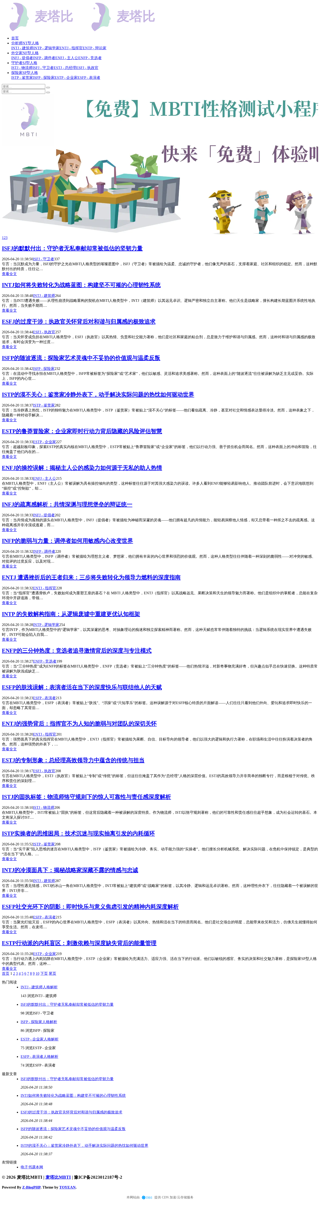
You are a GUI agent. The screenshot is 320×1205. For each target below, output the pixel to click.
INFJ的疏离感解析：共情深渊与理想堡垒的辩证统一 (67, 504)
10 (37, 973)
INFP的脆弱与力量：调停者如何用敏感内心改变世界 (67, 541)
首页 (15, 38)
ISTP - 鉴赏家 (44, 405)
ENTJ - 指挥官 (44, 588)
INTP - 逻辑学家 (46, 625)
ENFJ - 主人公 (44, 478)
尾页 (52, 973)
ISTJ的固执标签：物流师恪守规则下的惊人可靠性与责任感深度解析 (86, 797)
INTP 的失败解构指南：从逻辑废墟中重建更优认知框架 (71, 614)
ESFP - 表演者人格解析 (39, 1057)
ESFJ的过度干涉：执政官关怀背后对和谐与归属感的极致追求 (79, 322)
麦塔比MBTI (58, 1177)
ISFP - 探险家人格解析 (39, 1022)
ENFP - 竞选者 (44, 661)
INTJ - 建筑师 (44, 296)
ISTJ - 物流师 (43, 808)
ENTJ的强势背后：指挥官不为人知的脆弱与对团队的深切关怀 (79, 724)
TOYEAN (67, 1187)
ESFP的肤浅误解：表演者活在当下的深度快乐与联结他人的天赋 (82, 687)
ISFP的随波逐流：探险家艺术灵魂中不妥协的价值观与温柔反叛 (81, 358)
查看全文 (9, 274)
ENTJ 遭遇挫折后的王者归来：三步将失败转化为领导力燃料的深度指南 (91, 577)
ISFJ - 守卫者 (43, 259)
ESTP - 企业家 (44, 442)
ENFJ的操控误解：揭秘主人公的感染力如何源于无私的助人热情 (82, 468)
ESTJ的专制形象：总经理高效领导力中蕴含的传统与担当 (73, 760)
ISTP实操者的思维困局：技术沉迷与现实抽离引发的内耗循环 (78, 833)
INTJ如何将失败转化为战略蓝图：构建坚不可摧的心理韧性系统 (81, 285)
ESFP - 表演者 (44, 698)
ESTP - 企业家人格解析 (40, 1039)
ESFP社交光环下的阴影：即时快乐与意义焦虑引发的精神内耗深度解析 (90, 907)
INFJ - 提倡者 (44, 515)
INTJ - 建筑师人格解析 (39, 987)
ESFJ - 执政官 (44, 332)
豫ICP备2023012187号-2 (98, 1177)
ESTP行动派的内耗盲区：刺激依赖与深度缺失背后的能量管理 (79, 943)
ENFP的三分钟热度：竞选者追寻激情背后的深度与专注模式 (77, 651)
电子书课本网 (32, 1167)
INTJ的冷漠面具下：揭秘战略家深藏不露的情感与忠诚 (70, 870)
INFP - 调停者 (44, 551)
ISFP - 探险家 (44, 369)
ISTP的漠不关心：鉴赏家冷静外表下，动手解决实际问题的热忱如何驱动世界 (98, 394)
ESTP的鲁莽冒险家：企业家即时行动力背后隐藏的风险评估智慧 (82, 431)
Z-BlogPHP (31, 1187)
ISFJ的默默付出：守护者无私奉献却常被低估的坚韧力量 (72, 248)
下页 (44, 973)
